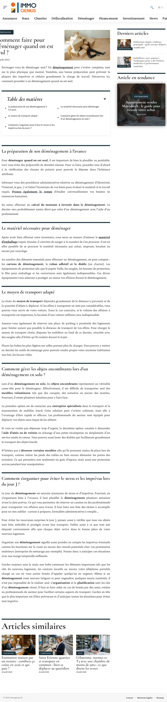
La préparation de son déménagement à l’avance (27, 108)
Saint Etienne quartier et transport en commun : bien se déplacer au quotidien (54, 662)
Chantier (122, 66)
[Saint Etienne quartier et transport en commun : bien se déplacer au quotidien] (56, 645)
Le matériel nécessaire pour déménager (80, 106)
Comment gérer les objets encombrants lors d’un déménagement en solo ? (82, 117)
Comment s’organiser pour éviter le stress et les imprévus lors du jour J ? (31, 126)
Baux (80, 653)
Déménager (46, 653)
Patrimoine (9, 653)
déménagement (63, 67)
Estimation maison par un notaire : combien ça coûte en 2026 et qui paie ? (18, 662)
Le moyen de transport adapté (23, 115)
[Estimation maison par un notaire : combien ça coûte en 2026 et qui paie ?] (19, 645)
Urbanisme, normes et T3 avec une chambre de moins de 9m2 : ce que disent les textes (93, 662)
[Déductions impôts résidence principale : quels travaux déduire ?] (124, 44)
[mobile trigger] (6, 7)
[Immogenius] (23, 7)
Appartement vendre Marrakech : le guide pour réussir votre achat (141, 106)
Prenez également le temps (32, 191)
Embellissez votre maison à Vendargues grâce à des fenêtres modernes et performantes (148, 61)
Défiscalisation (125, 49)
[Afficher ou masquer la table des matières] (74, 99)
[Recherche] (152, 7)
